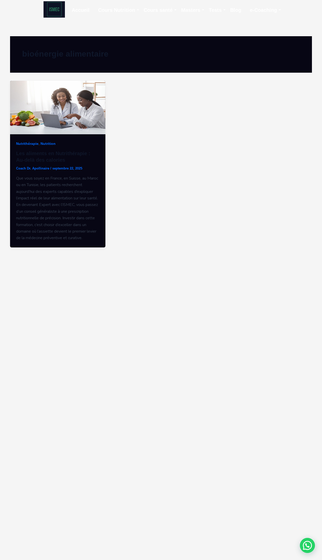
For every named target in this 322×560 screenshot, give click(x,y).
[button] (307, 545)
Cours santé (158, 10)
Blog (235, 10)
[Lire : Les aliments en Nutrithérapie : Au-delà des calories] (57, 107)
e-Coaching (263, 10)
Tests (215, 10)
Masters (190, 10)
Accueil (81, 10)
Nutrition (48, 144)
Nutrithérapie (27, 144)
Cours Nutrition (116, 10)
